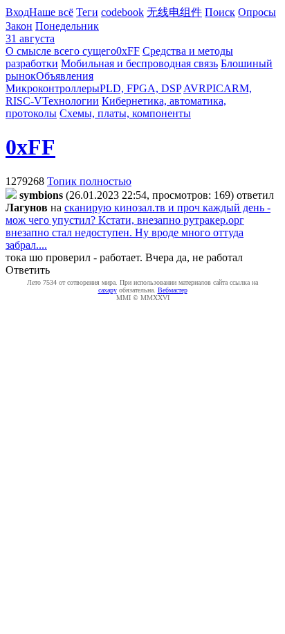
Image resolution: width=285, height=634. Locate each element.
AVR (194, 88)
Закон (19, 26)
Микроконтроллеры (53, 88)
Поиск (220, 12)
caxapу (107, 290)
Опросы (257, 12)
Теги (87, 12)
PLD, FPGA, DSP (140, 88)
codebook (122, 12)
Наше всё (51, 12)
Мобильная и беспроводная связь (139, 63)
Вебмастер (172, 290)
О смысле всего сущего (61, 51)
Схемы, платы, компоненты (125, 113)
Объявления (64, 76)
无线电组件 (174, 12)
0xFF (128, 51)
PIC (214, 88)
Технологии (70, 101)
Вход (17, 12)
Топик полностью (89, 181)
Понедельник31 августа (52, 32)
